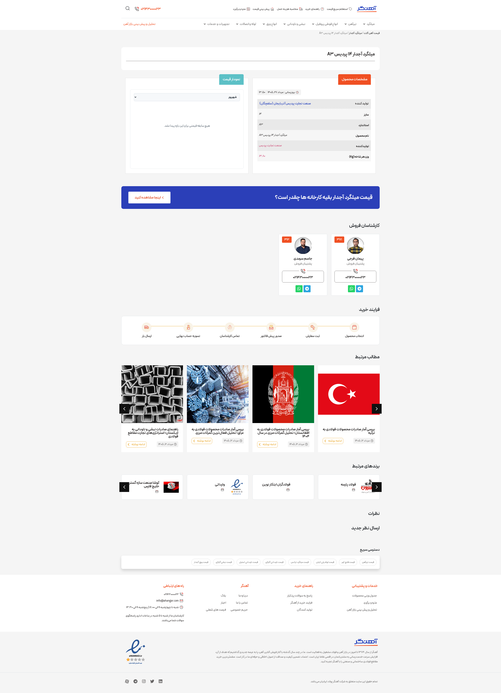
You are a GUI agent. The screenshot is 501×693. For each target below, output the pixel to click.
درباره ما (243, 596)
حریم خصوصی (239, 610)
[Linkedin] (160, 681)
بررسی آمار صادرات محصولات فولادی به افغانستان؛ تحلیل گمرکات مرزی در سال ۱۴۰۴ (283, 433)
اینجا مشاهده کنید (148, 197)
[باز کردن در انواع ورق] (263, 24)
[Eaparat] (127, 681)
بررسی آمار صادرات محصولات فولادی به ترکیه (349, 431)
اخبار (223, 603)
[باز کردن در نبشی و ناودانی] (284, 24)
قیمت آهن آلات (372, 33)
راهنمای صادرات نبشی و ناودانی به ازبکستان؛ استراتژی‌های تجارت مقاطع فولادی (153, 433)
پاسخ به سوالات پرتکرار (299, 596)
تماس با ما (242, 603)
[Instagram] (144, 681)
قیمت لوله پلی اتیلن (325, 562)
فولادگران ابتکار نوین (276, 484)
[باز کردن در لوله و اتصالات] (237, 24)
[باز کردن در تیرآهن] (345, 24)
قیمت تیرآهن (368, 562)
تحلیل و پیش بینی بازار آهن (139, 24)
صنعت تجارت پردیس (270, 145)
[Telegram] (135, 681)
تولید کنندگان (304, 610)
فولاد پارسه (348, 484)
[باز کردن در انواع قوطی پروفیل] (313, 24)
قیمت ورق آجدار (201, 562)
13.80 (262, 156)
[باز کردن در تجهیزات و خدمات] (204, 24)
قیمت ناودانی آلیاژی (274, 562)
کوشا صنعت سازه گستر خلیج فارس (144, 484)
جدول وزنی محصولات (364, 596)
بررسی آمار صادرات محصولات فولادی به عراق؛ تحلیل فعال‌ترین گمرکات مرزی (218, 431)
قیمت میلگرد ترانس (300, 562)
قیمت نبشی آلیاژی (224, 562)
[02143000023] (137, 9)
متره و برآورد (370, 603)
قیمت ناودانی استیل (248, 562)
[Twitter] (152, 681)
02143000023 (151, 9)
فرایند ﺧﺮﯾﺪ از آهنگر (301, 603)
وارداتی (220, 484)
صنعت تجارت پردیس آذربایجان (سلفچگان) (285, 103)
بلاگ (223, 596)
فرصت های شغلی (216, 610)
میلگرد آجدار (355, 33)
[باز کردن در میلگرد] (364, 24)
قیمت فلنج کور (348, 562)
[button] (124, 409)
